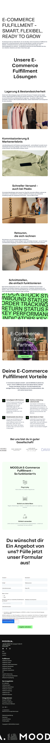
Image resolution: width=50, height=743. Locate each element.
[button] (6, 707)
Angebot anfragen (25, 356)
